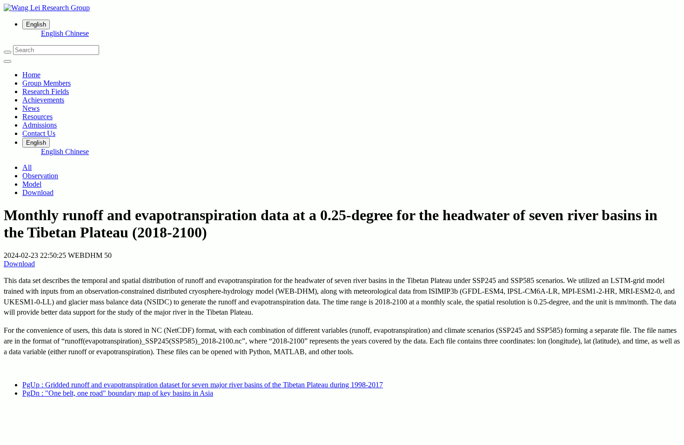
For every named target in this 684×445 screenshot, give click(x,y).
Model (31, 184)
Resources (37, 117)
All (27, 167)
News (31, 108)
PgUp (202, 385)
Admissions (39, 125)
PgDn (117, 393)
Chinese (77, 33)
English (53, 33)
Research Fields (45, 91)
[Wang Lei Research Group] (342, 8)
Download (38, 192)
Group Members (46, 83)
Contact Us (38, 133)
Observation (40, 176)
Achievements (43, 100)
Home (31, 75)
